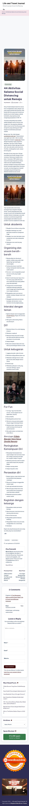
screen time (18, 139)
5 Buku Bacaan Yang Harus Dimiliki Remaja (14, 686)
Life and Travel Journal (14, 3)
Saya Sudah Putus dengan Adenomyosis (14, 691)
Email (6, 650)
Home (3, 12)
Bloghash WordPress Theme (19, 803)
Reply (22, 605)
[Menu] (4, 9)
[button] (9, 565)
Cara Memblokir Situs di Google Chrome (13, 694)
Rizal (7, 606)
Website (6, 658)
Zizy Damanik (11, 549)
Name (6, 642)
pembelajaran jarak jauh (10, 136)
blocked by (15, 737)
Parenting (8, 84)
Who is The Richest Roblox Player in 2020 (14, 711)
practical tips (15, 540)
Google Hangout (11, 315)
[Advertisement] (14, 31)
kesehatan (7, 540)
